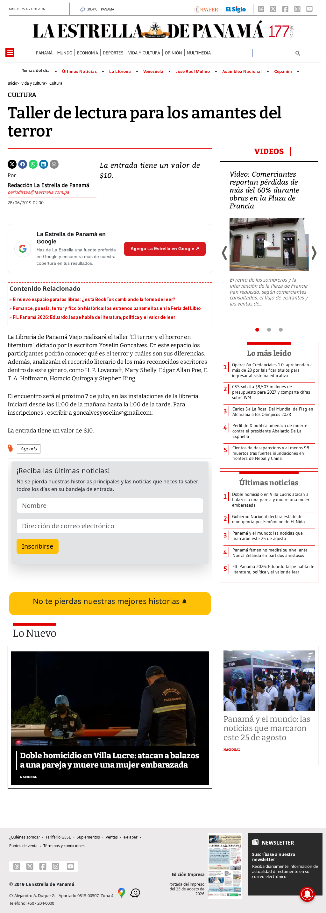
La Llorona (120, 71)
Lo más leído (269, 353)
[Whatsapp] (33, 163)
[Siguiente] (314, 253)
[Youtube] (309, 9)
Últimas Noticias (79, 71)
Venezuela (153, 71)
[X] (273, 9)
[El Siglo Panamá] (236, 8)
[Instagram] (297, 9)
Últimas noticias (269, 482)
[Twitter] (12, 163)
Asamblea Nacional (242, 71)
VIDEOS (269, 151)
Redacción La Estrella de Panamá (48, 185)
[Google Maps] (122, 892)
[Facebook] (285, 9)
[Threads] (261, 9)
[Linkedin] (43, 163)
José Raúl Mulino (193, 71)
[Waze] (135, 892)
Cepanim (283, 71)
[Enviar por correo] (54, 163)
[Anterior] (225, 253)
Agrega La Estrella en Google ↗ (165, 248)
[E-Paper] (206, 8)
